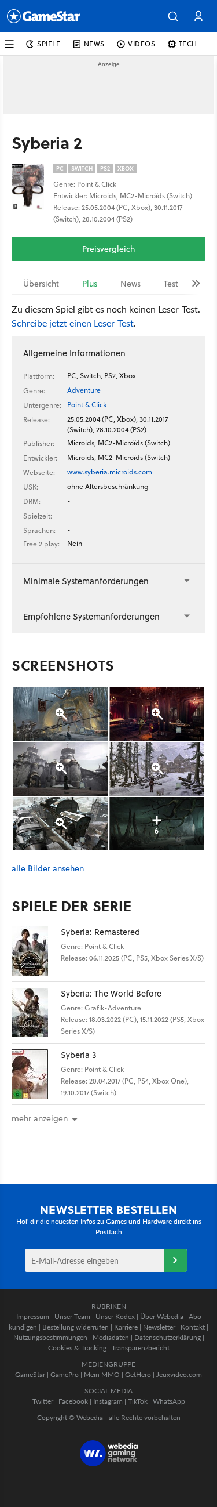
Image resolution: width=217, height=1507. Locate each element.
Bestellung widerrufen (75, 1327)
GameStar (30, 1374)
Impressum (32, 1316)
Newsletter (159, 1327)
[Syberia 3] (36, 1074)
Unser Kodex (115, 1316)
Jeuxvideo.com (179, 1374)
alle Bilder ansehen (48, 868)
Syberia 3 (78, 1055)
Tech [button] (188, 44)
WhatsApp (169, 1401)
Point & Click (86, 405)
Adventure (84, 390)
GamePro (64, 1374)
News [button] (94, 44)
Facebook (73, 1401)
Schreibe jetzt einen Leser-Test (73, 322)
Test (171, 283)
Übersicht (41, 283)
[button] (173, 16)
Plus (89, 283)
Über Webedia (161, 1316)
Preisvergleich (108, 249)
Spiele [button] (49, 44)
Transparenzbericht (141, 1348)
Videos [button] (142, 44)
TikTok (138, 1401)
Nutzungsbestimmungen (50, 1337)
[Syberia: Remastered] (36, 951)
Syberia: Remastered (100, 932)
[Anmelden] (175, 1260)
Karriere (126, 1327)
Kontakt (193, 1327)
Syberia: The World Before (111, 993)
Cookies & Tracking (77, 1348)
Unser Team (72, 1316)
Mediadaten (111, 1337)
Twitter (42, 1401)
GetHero (138, 1374)
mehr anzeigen (40, 1118)
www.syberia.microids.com (109, 472)
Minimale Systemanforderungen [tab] (86, 581)
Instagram (108, 1401)
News (130, 283)
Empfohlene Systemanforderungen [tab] (91, 616)
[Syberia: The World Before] (36, 1012)
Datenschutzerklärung (167, 1337)
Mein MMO (102, 1374)
